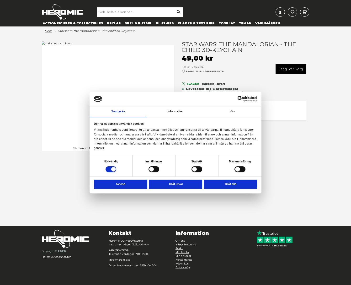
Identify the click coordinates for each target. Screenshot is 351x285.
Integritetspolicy (186, 244)
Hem (48, 31)
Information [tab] (175, 111)
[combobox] (140, 11)
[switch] (154, 169)
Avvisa (120, 184)
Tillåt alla (230, 184)
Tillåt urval (176, 184)
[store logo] (62, 12)
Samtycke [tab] (118, 111)
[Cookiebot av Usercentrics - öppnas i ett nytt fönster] (240, 99)
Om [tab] (232, 111)
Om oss (180, 240)
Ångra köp (183, 267)
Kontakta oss (184, 259)
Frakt (179, 248)
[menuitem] (73, 23)
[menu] (175, 23)
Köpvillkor (182, 263)
